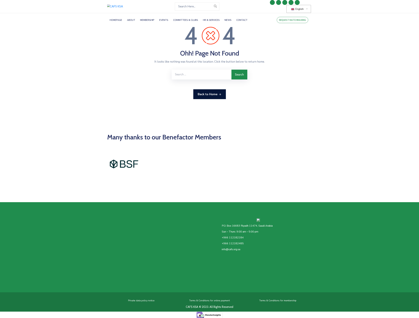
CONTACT (241, 20)
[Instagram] (291, 2)
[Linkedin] (272, 2)
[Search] (215, 6)
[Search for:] (201, 74)
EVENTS (163, 20)
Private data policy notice (141, 300)
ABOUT (131, 20)
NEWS (228, 20)
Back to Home (208, 94)
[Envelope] (297, 2)
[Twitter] (284, 2)
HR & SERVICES (211, 20)
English (299, 9)
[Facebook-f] (278, 2)
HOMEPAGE (116, 20)
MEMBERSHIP (147, 20)
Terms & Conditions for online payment (209, 300)
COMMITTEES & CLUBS (185, 20)
